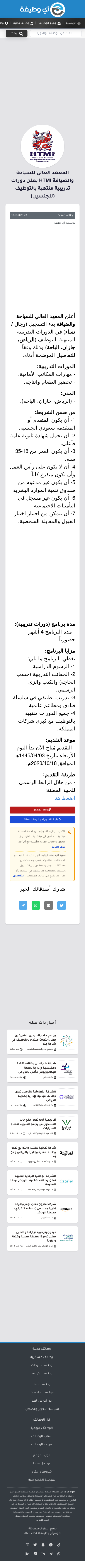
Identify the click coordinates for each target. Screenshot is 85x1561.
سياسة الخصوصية (41, 1480)
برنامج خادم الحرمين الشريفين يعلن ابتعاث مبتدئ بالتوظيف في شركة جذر (34, 1040)
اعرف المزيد (59, 847)
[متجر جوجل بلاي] (27, 1555)
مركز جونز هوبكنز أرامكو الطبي (39, 1246)
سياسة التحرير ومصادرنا (41, 1409)
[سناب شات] (42, 1545)
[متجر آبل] (34, 1555)
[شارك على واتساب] (36, 905)
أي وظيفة (47, 1533)
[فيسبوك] (50, 1545)
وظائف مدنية (41, 1349)
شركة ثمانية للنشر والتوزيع (40, 1162)
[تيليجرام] (50, 1555)
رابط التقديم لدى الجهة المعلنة (41, 819)
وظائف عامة (41, 1384)
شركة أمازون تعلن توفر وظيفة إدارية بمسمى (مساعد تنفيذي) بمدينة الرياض (35, 1208)
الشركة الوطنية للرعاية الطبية (39, 1190)
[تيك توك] (58, 1545)
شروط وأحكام (42, 1472)
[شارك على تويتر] (61, 905)
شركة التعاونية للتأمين (42, 1105)
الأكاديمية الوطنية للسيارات (40, 1134)
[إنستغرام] (27, 1545)
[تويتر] (34, 1545)
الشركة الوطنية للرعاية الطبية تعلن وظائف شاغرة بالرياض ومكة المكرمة (33, 1180)
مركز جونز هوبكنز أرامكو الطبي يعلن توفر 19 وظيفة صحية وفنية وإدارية (34, 1236)
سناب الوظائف (41, 1436)
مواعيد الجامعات (42, 1393)
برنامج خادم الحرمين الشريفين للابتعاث (39, 1049)
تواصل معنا (41, 1464)
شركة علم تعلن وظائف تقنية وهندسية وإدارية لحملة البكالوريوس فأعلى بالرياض (36, 1068)
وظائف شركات (65, 215)
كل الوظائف (41, 1420)
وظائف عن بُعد (41, 1374)
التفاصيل (18, 876)
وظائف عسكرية (41, 1357)
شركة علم (48, 1077)
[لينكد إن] (42, 1555)
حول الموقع (41, 1455)
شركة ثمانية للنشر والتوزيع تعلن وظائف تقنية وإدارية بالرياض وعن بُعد (33, 1152)
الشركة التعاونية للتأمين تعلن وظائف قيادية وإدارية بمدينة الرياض (35, 1096)
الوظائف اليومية (42, 1428)
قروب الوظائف (41, 1445)
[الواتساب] (58, 1555)
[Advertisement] (42, 81)
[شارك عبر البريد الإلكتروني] (48, 905)
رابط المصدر (41, 810)
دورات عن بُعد (42, 1401)
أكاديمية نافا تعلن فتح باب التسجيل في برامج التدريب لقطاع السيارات (33, 1124)
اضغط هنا (64, 797)
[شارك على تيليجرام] (23, 905)
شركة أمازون (47, 1218)
